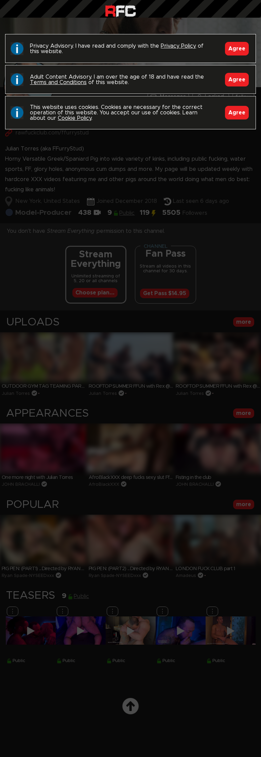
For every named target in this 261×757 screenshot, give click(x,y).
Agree (236, 48)
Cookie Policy (74, 118)
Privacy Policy (178, 46)
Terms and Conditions (58, 82)
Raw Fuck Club (120, 10)
